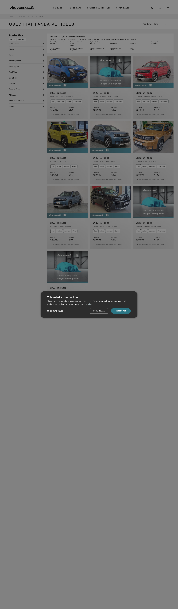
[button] (55, 311)
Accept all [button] (121, 311)
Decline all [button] (99, 311)
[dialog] (89, 304)
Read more (90, 304)
